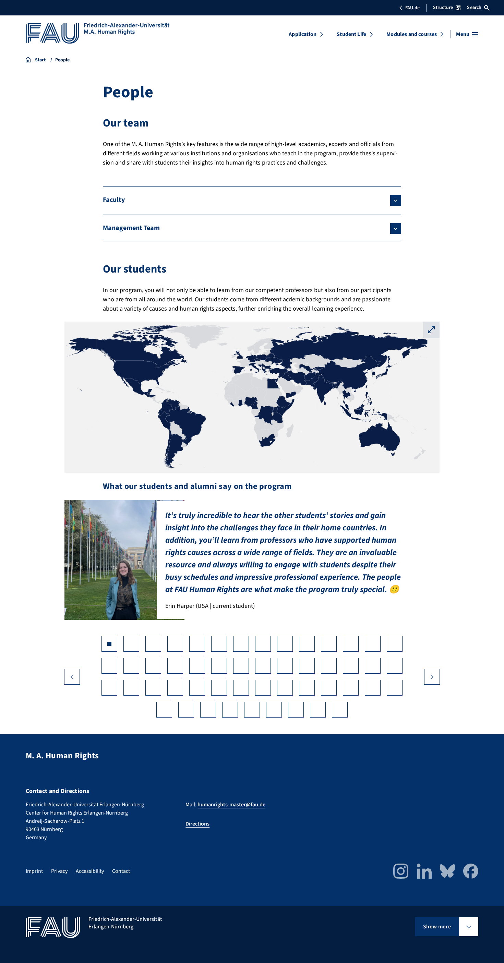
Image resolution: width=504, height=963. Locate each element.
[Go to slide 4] (175, 643)
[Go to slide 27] (372, 665)
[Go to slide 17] (153, 665)
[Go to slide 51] (339, 709)
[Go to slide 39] (328, 687)
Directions (197, 824)
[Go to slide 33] (197, 687)
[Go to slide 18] (175, 665)
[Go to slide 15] (109, 665)
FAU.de (412, 7)
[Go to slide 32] (175, 687)
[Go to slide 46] (230, 709)
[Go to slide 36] (263, 687)
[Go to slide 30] (131, 687)
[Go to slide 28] (394, 665)
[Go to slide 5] (197, 643)
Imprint (34, 871)
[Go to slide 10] (306, 643)
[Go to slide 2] (131, 643)
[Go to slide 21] (241, 665)
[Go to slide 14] (394, 643)
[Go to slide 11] (328, 643)
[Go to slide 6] (219, 643)
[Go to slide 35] (241, 687)
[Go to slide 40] (350, 687)
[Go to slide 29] (109, 687)
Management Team (131, 228)
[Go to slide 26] (350, 665)
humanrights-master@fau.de (231, 804)
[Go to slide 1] (109, 643)
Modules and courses (411, 34)
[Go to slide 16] (131, 665)
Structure (443, 7)
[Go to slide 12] (350, 643)
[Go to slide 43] (164, 709)
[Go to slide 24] (306, 665)
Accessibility (90, 871)
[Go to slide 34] (219, 687)
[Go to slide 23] (284, 665)
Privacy (59, 871)
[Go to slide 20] (219, 665)
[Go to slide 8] (263, 643)
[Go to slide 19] (197, 665)
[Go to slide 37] (284, 687)
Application (302, 34)
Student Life (351, 34)
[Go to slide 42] (394, 687)
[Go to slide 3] (153, 643)
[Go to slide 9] (284, 643)
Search (474, 7)
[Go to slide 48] (273, 709)
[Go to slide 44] (186, 709)
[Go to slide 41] (372, 687)
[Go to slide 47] (252, 709)
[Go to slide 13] (372, 643)
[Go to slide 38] (306, 687)
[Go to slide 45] (208, 709)
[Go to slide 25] (328, 665)
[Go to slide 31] (153, 687)
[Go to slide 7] (241, 643)
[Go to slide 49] (295, 709)
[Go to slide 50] (317, 709)
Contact (121, 871)
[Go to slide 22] (263, 665)
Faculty (114, 200)
